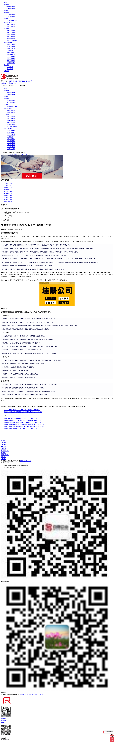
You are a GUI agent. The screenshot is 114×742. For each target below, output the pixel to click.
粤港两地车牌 (11, 55)
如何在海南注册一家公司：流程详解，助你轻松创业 (22, 420)
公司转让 (6, 18)
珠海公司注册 (11, 59)
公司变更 (10, 51)
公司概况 (10, 67)
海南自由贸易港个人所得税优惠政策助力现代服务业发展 (24, 424)
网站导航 (3, 718)
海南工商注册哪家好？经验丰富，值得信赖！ (20, 418)
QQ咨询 (3, 722)
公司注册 (6, 4)
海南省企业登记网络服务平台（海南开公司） (20, 428)
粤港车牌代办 (8, 22)
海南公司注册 (11, 57)
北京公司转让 (11, 53)
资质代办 (6, 12)
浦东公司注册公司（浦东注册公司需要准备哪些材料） (22, 410)
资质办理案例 (11, 38)
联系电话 (3, 720)
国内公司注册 (11, 6)
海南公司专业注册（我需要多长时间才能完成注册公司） (23, 412)
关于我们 (6, 65)
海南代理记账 (11, 48)
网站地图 (6, 71)
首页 (5, 2)
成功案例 (6, 28)
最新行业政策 (8, 42)
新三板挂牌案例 (12, 40)
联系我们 (10, 69)
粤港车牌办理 (11, 26)
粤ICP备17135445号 (25, 461)
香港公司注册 (11, 61)
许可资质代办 (11, 16)
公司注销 (6, 10)
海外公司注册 (11, 8)
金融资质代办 (11, 14)
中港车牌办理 (11, 24)
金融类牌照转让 (12, 20)
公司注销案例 (11, 32)
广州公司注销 (11, 46)
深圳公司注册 (11, 44)
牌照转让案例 (11, 36)
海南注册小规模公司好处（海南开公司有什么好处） (22, 422)
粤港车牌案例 (11, 34)
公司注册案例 (11, 30)
